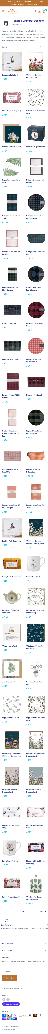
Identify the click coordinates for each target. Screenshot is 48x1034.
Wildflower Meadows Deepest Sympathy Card (35, 542)
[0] (44, 11)
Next (41, 911)
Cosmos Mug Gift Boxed (34, 577)
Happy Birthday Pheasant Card (35, 719)
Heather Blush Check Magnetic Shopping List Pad (10, 433)
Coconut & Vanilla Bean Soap (34, 826)
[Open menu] (3, 11)
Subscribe (10, 978)
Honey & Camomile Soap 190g (11, 826)
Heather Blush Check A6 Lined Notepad (11, 506)
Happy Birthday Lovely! (10, 718)
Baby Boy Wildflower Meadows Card (33, 790)
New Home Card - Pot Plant (34, 683)
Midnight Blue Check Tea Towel (11, 217)
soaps (12, 34)
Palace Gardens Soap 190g (11, 897)
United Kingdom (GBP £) (11, 988)
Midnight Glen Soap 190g (11, 323)
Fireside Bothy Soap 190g (35, 395)
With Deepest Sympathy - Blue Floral (35, 647)
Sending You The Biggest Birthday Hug (35, 611)
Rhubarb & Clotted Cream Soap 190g (35, 862)
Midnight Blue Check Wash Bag (35, 253)
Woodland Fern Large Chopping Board (34, 898)
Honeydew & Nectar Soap (11, 577)
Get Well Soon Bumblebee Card (35, 112)
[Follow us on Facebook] (3, 999)
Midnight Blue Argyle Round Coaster (33, 288)
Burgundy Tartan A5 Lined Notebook (11, 396)
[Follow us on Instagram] (8, 999)
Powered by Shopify (8, 1029)
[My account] (39, 11)
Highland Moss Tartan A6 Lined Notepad (11, 288)
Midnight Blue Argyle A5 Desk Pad (35, 181)
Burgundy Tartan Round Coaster (34, 324)
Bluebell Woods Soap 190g (11, 111)
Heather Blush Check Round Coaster (34, 360)
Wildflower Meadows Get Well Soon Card (35, 76)
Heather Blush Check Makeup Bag (34, 470)
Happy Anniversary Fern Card (11, 181)
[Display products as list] (45, 47)
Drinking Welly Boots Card (11, 541)
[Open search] (35, 11)
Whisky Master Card (9, 646)
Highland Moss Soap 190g (11, 359)
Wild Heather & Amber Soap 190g (10, 470)
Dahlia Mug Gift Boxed (10, 861)
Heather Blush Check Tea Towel (35, 506)
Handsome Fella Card (10, 75)
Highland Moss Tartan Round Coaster (34, 432)
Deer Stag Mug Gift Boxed (35, 147)
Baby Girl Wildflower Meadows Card (9, 790)
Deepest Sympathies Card (11, 147)
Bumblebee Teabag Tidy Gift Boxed (11, 611)
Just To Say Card (8, 682)
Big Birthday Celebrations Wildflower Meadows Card (11, 754)
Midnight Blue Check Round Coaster (33, 217)
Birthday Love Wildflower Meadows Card (35, 754)
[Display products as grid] (41, 47)
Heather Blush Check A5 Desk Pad (11, 253)
